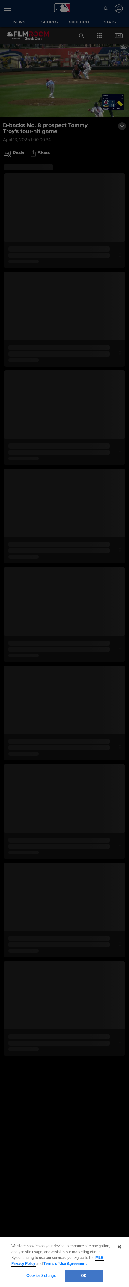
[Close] (119, 1246)
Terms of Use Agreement (65, 1263)
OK (83, 1275)
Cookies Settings (41, 1275)
